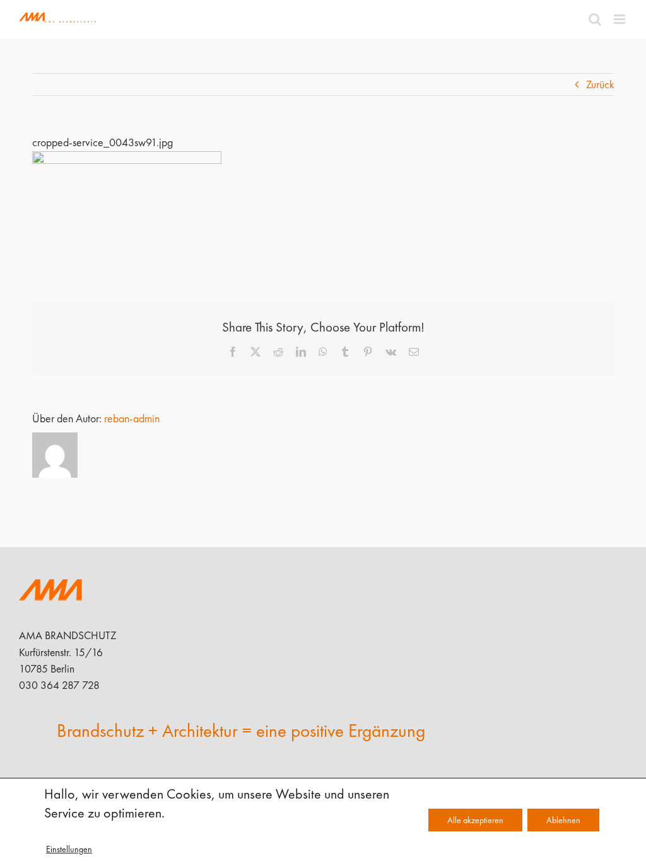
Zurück (600, 84)
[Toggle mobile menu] (620, 19)
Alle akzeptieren (475, 820)
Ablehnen (563, 820)
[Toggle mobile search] (595, 19)
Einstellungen (69, 849)
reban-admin (132, 418)
